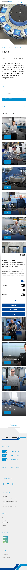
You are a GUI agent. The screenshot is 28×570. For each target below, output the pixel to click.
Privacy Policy (6, 557)
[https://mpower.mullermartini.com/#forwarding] (21, 2)
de (16, 1)
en (18, 1)
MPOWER (5, 496)
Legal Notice (5, 554)
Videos (4, 525)
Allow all (13, 305)
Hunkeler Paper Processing (9, 499)
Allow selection (13, 309)
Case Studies (5, 522)
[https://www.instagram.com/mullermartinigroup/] (8, 484)
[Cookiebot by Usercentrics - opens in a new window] (19, 255)
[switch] (23, 285)
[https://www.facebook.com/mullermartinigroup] (3, 484)
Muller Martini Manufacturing (10, 501)
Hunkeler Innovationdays (9, 506)
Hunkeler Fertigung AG (8, 503)
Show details (18, 300)
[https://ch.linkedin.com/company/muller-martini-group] (13, 484)
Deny (13, 314)
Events (4, 520)
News (3, 518)
